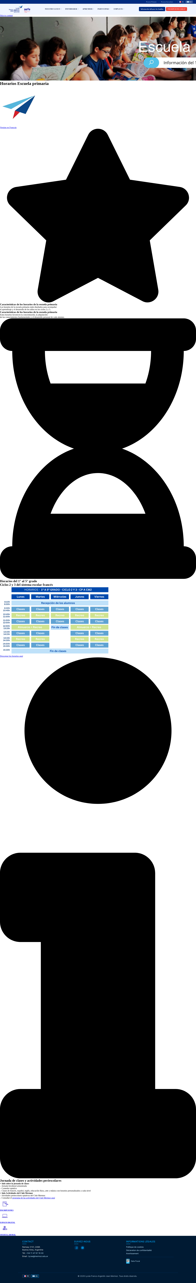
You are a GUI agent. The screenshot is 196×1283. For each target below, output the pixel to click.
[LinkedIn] (82, 1248)
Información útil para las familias (152, 9)
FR (183, 2)
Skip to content (6, 15)
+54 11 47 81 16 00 (34, 1253)
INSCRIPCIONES (6, 1210)
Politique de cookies (135, 1247)
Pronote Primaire (151, 2)
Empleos (118, 9)
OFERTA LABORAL (8, 1235)
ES (191, 2)
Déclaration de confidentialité (139, 1250)
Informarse (71, 9)
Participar (103, 9)
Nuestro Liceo (52, 9)
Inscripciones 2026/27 (176, 9)
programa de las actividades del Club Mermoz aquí (33, 1198)
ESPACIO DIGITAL (7, 1222)
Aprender (88, 9)
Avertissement (132, 1253)
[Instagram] (76, 1248)
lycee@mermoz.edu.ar (38, 1256)
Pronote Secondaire (167, 2)
